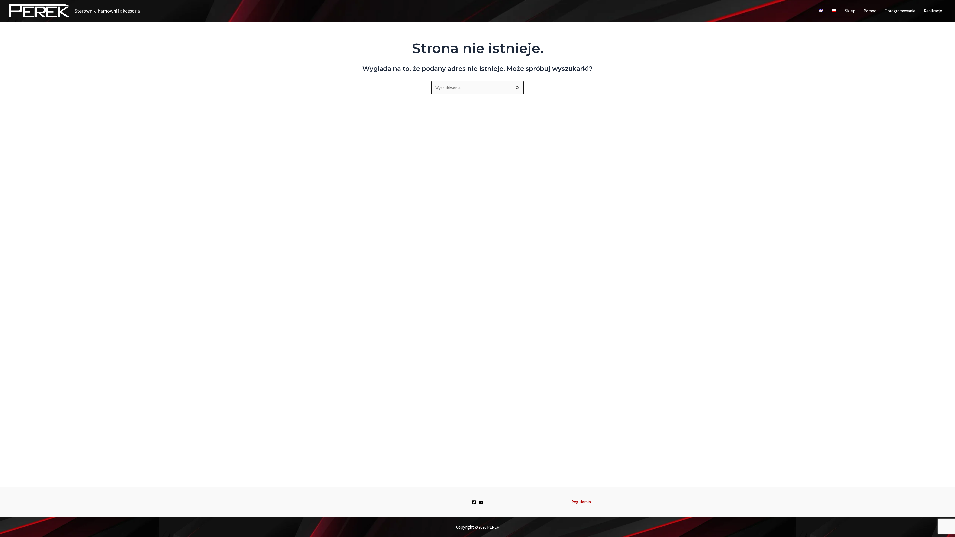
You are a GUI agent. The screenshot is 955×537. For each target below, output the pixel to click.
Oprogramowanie (900, 11)
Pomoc (870, 11)
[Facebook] (474, 502)
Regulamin (581, 502)
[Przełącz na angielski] (820, 11)
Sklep (850, 11)
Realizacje (933, 11)
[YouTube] (481, 502)
